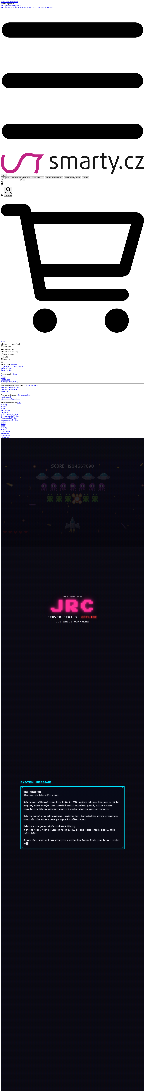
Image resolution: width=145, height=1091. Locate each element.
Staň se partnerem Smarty (9, 414)
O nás (19, 403)
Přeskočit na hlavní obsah (9, 2)
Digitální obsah (69, 177)
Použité (78, 177)
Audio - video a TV (38, 177)
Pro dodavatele (19, 7)
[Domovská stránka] (72, 163)
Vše (3, 177)
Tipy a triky (5, 391)
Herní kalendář (6, 397)
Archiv (3, 408)
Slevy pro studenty (24, 395)
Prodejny (50, 7)
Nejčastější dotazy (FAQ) (9, 382)
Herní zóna (26, 177)
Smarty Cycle (31, 7)
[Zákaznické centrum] (2, 183)
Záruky (3, 376)
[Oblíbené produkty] (2, 186)
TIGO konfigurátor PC (31, 385)
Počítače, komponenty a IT (54, 177)
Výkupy (39, 7)
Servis (44, 7)
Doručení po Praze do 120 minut (12, 366)
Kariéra (3, 406)
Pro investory (6, 7)
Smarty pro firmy (6, 370)
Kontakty (4, 405)
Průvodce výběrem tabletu (9, 389)
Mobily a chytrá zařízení (13, 177)
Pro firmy (85, 177)
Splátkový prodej (6, 368)
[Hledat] (24, 180)
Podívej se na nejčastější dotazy (11, 5)
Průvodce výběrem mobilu (10, 387)
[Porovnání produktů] (2, 195)
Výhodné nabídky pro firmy (10, 399)
